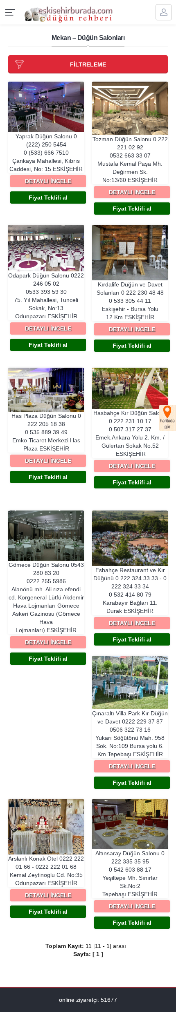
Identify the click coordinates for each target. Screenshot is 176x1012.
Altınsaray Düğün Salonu (130, 873)
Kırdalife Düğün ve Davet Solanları (130, 300)
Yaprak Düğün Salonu (46, 152)
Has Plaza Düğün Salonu (46, 432)
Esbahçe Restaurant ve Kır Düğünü (130, 590)
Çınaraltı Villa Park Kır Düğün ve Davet (130, 733)
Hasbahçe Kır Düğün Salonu (130, 433)
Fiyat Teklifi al (48, 197)
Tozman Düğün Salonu (130, 159)
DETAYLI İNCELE (48, 181)
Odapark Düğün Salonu (46, 296)
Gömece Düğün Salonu (46, 597)
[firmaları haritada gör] (167, 418)
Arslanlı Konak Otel (46, 870)
